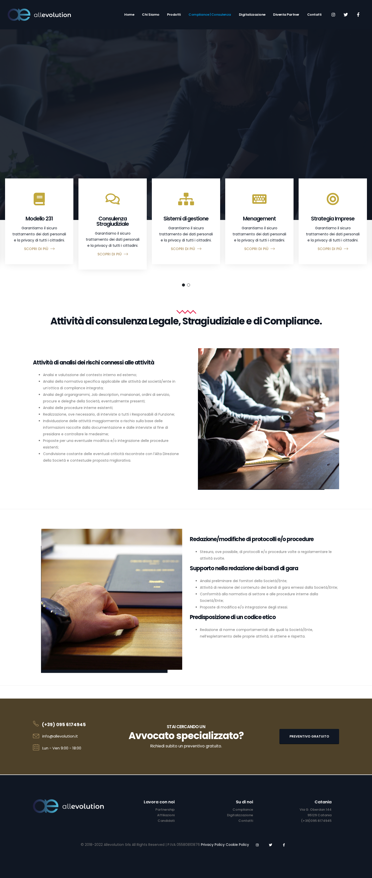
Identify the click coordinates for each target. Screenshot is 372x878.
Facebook (284, 845)
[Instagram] (333, 14)
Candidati (166, 820)
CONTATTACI (186, 119)
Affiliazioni (166, 815)
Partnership (165, 809)
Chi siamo (150, 14)
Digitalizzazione (252, 14)
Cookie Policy (237, 844)
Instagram (257, 845)
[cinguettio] (346, 14)
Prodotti (174, 14)
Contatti (314, 14)
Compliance (243, 809)
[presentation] (11, 96)
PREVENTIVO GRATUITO (309, 736)
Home (129, 14)
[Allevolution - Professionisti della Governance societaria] (39, 15)
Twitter (270, 845)
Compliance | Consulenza (210, 14)
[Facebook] (358, 14)
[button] (183, 285)
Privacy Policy (213, 844)
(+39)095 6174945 (316, 820)
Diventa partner (286, 14)
